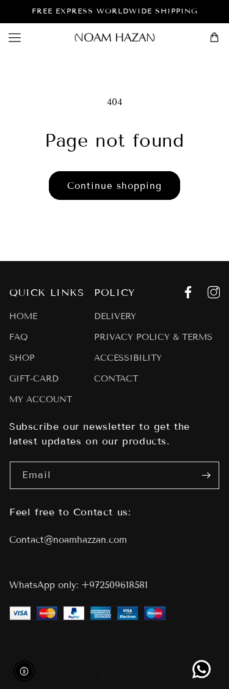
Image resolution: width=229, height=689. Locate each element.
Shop (22, 358)
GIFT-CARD (34, 379)
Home (23, 316)
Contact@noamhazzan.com (68, 539)
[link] (201, 669)
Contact (116, 379)
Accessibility (128, 358)
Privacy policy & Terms (153, 337)
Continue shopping (114, 185)
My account (40, 400)
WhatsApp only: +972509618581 (78, 585)
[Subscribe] (205, 475)
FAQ (18, 337)
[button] (14, 37)
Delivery (115, 316)
